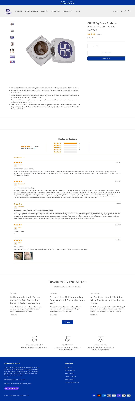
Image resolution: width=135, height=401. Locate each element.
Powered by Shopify (23, 395)
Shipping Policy (70, 370)
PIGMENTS (44, 11)
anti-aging (53, 293)
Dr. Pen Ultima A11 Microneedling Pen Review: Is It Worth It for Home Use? (67, 300)
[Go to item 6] (12, 56)
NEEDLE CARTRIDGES (31, 11)
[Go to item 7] (12, 61)
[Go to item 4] (12, 44)
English (113, 11)
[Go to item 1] (12, 24)
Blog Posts (68, 367)
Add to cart (106, 53)
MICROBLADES (55, 11)
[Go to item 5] (12, 50)
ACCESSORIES (67, 11)
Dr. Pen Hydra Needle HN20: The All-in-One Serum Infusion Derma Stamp (107, 300)
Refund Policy (69, 373)
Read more (13, 315)
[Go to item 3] (12, 37)
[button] (91, 34)
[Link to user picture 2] (28, 256)
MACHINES (18, 11)
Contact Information (72, 382)
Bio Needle (13, 293)
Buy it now (106, 58)
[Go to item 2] (12, 30)
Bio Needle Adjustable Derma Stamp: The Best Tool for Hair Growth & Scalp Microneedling (25, 300)
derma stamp (95, 293)
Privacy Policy (69, 379)
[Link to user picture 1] (18, 256)
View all (67, 322)
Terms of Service (70, 376)
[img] (18, 162)
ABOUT (78, 11)
